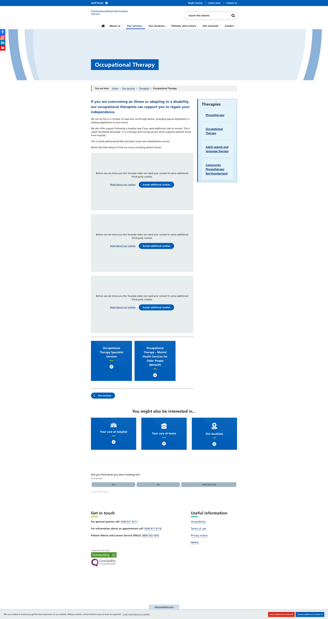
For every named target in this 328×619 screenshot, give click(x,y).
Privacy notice (199, 535)
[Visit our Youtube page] (2, 48)
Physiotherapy (215, 115)
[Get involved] (220, 26)
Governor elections (107, 23)
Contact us (231, 3)
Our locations (156, 25)
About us (114, 25)
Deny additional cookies (280, 614)
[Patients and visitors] (198, 26)
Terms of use (198, 528)
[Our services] (144, 26)
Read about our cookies (123, 184)
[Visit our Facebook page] (2, 31)
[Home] (103, 26)
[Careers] (236, 26)
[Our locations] (167, 26)
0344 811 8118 (152, 528)
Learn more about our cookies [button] (136, 614)
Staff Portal (97, 3)
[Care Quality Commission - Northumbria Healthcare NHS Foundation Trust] (104, 558)
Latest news (214, 3)
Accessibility (198, 521)
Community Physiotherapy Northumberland (217, 169)
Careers (229, 25)
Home (115, 88)
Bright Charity (195, 3)
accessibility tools (164, 607)
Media (194, 542)
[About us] (122, 26)
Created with (99, 492)
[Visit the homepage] (111, 12)
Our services (134, 25)
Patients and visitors (183, 25)
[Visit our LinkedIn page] (2, 42)
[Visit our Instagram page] (2, 37)
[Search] (233, 15)
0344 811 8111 (129, 521)
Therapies (144, 88)
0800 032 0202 (150, 535)
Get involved (210, 25)
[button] (113, 484)
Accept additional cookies (308, 614)
